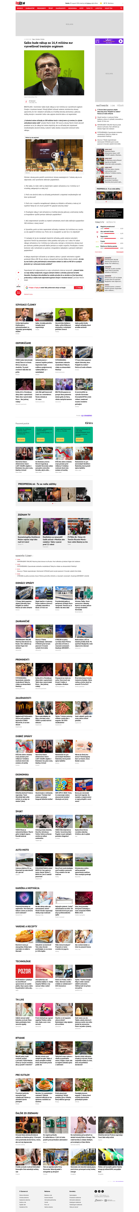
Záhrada (77, 1101)
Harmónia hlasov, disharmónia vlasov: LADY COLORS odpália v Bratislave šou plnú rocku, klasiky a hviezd (24, 466)
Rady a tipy (77, 949)
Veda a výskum (39, 988)
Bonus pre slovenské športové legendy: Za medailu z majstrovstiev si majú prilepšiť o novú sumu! (83, 797)
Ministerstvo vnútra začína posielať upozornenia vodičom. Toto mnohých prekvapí (83, 871)
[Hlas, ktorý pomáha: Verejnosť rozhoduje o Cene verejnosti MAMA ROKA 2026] (84, 898)
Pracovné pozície (22, 423)
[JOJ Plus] (97, 247)
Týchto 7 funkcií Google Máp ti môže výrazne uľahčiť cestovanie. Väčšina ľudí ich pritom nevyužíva (83, 984)
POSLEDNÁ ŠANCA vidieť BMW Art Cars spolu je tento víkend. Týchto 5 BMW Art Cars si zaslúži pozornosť (43, 872)
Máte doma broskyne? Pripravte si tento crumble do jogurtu (62, 947)
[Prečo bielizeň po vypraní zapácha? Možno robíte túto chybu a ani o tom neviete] (44, 1009)
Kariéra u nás (22, 1202)
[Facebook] (96, 1191)
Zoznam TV (24, 514)
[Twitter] (102, 1191)
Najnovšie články (24, 556)
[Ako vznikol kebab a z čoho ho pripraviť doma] (84, 936)
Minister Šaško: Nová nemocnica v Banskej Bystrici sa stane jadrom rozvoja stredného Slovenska (83, 605)
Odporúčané (58, 988)
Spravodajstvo (73, 1195)
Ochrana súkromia (24, 1197)
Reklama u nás (48, 1195)
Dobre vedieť (19, 472)
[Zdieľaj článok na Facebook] (18, 279)
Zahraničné (30, 8)
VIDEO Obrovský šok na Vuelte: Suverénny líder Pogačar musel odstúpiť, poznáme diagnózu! (63, 833)
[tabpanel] (109, 127)
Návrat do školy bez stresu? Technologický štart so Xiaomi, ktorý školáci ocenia (82, 758)
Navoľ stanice (98, 252)
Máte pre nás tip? (74, 1207)
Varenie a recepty (26, 926)
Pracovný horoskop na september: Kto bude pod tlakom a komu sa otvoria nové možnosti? (24, 909)
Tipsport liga (38, 840)
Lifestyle (98, 8)
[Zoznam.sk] (100, 1201)
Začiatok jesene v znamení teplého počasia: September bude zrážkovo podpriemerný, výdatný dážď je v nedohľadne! (113, 288)
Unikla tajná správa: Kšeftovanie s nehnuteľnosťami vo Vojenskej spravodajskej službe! (24, 327)
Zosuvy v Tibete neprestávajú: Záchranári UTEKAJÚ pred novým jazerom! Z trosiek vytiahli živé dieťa (49, 571)
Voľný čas (108, 8)
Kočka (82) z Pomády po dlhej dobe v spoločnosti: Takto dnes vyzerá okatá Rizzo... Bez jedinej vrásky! (43, 682)
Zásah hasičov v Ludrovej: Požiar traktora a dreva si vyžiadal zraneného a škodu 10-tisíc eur (44, 604)
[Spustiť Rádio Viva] (109, 40)
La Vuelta (57, 838)
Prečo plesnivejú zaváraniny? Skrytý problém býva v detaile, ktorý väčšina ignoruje (63, 1096)
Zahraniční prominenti (40, 688)
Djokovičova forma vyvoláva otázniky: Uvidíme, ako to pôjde (82, 832)
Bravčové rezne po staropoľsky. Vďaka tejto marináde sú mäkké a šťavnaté (24, 948)
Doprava (18, 874)
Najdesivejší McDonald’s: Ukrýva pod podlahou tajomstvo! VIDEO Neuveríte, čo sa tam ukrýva (24, 720)
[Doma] (97, 242)
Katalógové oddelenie (75, 1202)
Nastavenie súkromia (24, 1200)
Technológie (23, 961)
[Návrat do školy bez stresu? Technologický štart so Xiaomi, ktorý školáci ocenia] (84, 746)
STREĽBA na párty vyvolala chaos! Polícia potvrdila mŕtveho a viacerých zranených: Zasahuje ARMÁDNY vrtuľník (53, 576)
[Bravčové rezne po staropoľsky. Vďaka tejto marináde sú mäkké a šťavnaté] (24, 936)
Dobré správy (24, 736)
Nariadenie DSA (23, 1207)
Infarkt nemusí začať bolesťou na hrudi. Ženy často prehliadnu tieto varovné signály (23, 1021)
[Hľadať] (121, 8)
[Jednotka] (97, 237)
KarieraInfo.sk (19, 915)
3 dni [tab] (112, 105)
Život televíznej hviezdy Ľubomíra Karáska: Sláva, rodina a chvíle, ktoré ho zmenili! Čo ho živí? (83, 681)
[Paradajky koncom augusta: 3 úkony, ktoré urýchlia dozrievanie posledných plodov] (84, 1084)
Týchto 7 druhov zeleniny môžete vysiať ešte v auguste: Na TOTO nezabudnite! (63, 719)
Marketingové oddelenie (76, 1204)
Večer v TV (110, 222)
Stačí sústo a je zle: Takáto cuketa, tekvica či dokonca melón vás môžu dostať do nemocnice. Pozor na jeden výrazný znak (83, 1022)
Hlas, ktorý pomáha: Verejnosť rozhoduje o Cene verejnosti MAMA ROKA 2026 (83, 909)
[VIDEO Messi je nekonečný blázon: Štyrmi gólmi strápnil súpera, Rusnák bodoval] (24, 821)
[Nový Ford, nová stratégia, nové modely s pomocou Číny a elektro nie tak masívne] (64, 859)
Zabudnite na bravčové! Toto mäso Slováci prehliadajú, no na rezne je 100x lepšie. (43, 948)
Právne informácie (24, 1195)
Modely (57, 876)
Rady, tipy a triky (39, 915)
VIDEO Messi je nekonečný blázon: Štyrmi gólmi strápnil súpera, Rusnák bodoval (24, 833)
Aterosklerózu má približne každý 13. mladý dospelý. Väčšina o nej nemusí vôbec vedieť (44, 983)
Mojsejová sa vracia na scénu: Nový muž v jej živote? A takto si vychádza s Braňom (62, 681)
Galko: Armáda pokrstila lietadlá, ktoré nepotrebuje (43, 325)
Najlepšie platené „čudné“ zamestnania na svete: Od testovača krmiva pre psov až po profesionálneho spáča (64, 910)
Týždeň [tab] (120, 105)
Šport (51, 8)
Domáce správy (25, 582)
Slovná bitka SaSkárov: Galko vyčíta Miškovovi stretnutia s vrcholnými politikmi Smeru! (63, 326)
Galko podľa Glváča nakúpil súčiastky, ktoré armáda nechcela (83, 325)
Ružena (89, 3)
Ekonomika (72, 8)
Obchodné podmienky (50, 1200)
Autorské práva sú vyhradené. (102, 1196)
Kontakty (72, 1191)
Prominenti (41, 8)
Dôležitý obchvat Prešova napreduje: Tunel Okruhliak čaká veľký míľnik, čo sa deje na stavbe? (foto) (24, 797)
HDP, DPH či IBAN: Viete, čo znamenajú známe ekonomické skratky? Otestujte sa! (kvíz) (63, 796)
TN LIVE (20, 999)
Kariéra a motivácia (27, 888)
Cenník (46, 1202)
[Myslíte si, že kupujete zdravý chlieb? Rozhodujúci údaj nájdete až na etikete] (64, 1009)
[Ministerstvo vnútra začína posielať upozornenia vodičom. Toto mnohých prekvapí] (84, 859)
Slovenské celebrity (110, 210)
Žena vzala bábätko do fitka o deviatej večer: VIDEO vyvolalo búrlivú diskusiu (43, 719)
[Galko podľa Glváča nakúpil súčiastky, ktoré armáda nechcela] (84, 314)
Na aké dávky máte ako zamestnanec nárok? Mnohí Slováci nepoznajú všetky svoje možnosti (43, 909)
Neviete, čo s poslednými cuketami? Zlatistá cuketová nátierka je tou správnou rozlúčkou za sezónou (43, 1097)
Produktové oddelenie (75, 1197)
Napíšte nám (22, 1204)
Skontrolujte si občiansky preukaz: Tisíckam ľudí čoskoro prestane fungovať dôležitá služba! (44, 796)
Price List (46, 1204)
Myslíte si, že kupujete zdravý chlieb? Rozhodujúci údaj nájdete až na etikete (64, 1021)
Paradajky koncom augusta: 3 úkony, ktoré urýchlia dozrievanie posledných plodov (83, 1096)
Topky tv (89, 8)
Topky (33, 39)
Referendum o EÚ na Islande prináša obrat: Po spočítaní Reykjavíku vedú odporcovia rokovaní (84, 643)
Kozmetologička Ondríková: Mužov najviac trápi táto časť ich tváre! (29, 539)
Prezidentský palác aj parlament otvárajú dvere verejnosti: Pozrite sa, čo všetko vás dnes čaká (64, 604)
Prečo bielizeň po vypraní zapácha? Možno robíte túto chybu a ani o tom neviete (44, 1021)
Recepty (17, 1103)
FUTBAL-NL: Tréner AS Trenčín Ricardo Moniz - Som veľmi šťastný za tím (78, 539)
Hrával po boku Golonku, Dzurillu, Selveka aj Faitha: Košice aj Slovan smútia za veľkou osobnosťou (43, 834)
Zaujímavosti (61, 8)
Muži (76, 836)
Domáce (20, 8)
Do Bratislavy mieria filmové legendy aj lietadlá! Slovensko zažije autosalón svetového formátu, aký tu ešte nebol (44, 466)
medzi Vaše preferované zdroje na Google (47, 288)
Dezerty (57, 951)
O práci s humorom (59, 917)
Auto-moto (22, 849)
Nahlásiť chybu (28, 294)
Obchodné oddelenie (75, 1200)
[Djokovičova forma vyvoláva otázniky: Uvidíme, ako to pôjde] (84, 821)
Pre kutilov (23, 1074)
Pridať (79, 288)
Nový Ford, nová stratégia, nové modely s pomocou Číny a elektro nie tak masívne (64, 871)
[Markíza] (97, 227)
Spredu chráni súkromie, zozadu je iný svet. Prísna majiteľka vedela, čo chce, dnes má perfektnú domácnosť (83, 1060)
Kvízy (81, 8)
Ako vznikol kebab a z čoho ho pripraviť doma (83, 946)
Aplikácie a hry (78, 990)
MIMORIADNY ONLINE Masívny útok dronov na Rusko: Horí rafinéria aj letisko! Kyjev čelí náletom (48, 561)
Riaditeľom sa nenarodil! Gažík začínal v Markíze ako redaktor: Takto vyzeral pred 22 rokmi (54, 541)
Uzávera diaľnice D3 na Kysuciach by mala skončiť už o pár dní (24, 870)
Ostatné (17, 838)
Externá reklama (48, 1197)
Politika (42, 39)
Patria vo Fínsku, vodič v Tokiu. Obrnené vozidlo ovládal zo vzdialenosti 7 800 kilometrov (63, 983)
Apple (17, 990)
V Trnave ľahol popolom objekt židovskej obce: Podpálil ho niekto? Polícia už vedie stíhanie (24, 604)
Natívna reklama (48, 1207)
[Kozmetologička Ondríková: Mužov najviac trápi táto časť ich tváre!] (29, 526)
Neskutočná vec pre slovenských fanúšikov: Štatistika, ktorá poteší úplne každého (82, 465)
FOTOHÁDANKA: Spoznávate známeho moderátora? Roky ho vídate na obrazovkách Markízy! (47, 566)
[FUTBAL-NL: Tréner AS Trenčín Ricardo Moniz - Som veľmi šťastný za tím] (79, 526)
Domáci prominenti (20, 688)
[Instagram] (99, 1191)
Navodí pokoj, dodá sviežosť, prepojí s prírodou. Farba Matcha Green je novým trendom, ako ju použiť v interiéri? (24, 1060)
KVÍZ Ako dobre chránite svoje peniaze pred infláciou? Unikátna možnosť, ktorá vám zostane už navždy (63, 466)
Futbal (69, 544)
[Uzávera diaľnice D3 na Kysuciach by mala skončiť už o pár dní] (24, 859)
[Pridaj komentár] (18, 273)
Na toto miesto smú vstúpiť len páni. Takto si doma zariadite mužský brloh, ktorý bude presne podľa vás (43, 1060)
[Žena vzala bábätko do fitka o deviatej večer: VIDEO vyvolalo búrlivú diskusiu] (44, 708)
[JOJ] (97, 232)
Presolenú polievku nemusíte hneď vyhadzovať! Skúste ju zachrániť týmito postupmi (23, 1097)
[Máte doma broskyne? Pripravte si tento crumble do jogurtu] (64, 936)
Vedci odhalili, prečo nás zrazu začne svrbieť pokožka (83, 718)
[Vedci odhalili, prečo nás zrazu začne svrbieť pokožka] (84, 708)
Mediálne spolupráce (80, 915)
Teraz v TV (99, 222)
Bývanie (20, 1037)
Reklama (47, 1191)
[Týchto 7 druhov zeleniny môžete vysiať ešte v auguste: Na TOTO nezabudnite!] (64, 708)
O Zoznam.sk (23, 1191)
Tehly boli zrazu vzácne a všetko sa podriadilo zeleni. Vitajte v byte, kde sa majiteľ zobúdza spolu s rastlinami (63, 1060)
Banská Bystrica (79, 612)
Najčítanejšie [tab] (102, 105)
